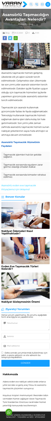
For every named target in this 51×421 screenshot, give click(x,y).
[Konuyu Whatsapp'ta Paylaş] (16, 38)
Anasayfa (22, 24)
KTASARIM (40, 417)
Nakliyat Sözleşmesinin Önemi (20, 302)
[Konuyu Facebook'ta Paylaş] (5, 38)
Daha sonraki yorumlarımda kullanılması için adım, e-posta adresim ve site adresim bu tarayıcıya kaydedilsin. (24, 355)
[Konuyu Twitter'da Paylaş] (10, 38)
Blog (31, 24)
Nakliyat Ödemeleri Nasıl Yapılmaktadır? (17, 232)
